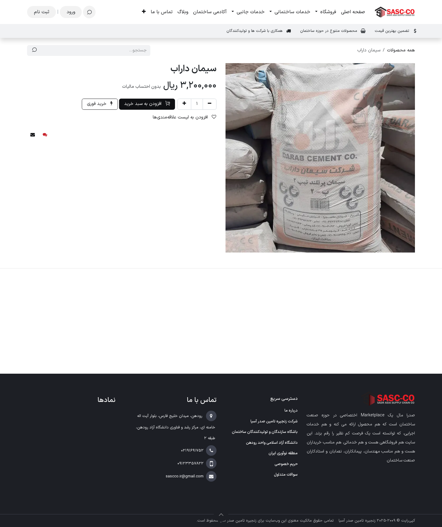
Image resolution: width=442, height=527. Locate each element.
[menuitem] (353, 12)
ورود (71, 12)
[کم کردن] (209, 104)
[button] (89, 12)
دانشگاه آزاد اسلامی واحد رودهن (272, 443)
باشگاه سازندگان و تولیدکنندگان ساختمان (265, 432)
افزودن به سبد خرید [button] (143, 103)
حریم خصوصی (286, 464)
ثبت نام (41, 12)
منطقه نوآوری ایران (283, 453)
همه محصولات (401, 50)
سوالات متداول (286, 475)
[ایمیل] (32, 134)
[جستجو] (34, 50)
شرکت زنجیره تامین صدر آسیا (274, 421)
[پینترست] (45, 134)
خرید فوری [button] (97, 103)
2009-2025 (385, 521)
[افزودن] (184, 104)
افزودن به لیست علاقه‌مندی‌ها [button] (181, 117)
